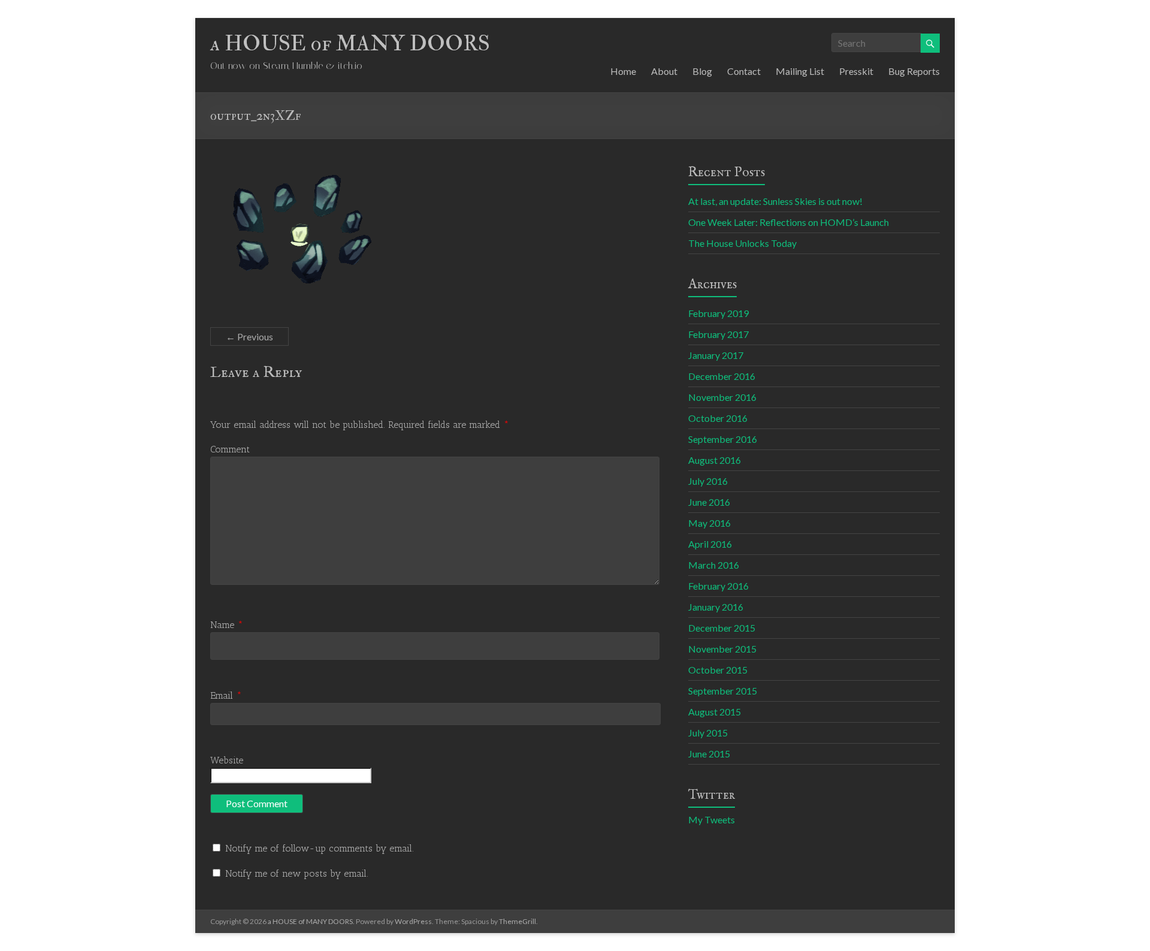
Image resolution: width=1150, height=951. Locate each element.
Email (226, 695)
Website (226, 760)
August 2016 (714, 460)
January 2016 (715, 606)
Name (226, 624)
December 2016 (721, 376)
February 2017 (718, 334)
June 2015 (709, 753)
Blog (702, 71)
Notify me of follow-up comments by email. (319, 848)
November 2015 (722, 648)
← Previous (249, 336)
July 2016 (708, 481)
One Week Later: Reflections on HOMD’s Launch (788, 222)
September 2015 (722, 690)
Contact (744, 71)
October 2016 (718, 418)
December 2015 (721, 627)
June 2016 (709, 502)
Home (623, 71)
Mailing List (800, 71)
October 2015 (718, 669)
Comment (230, 449)
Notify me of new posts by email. (296, 873)
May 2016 (709, 523)
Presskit (856, 71)
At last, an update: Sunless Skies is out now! (775, 201)
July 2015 (708, 732)
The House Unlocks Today (742, 243)
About (664, 71)
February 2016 (718, 585)
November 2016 (722, 397)
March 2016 (713, 564)
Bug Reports (914, 71)
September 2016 (722, 439)
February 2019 (718, 313)
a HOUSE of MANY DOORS (350, 43)
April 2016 (710, 544)
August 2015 (714, 711)
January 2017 (715, 355)
